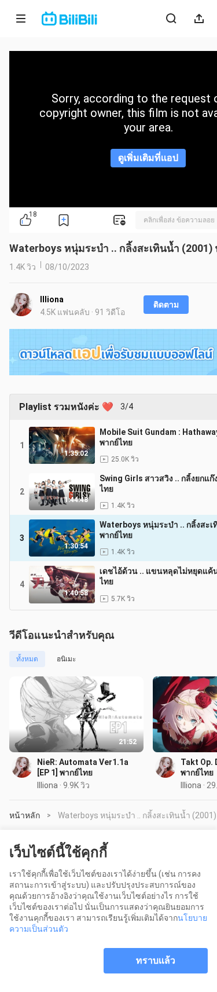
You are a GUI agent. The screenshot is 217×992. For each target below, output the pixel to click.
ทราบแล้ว (155, 960)
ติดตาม (166, 304)
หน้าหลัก (24, 815)
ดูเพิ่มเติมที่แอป (148, 157)
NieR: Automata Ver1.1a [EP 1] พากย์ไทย (82, 767)
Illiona (52, 299)
